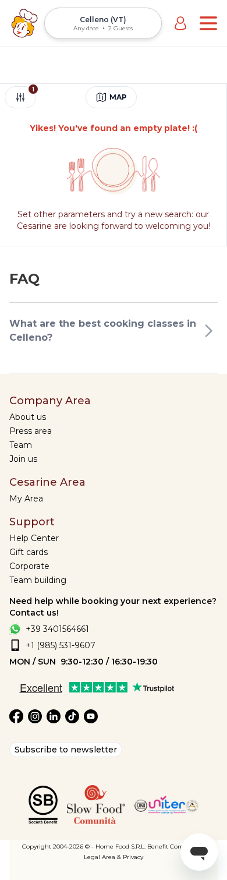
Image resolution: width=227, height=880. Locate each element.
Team (20, 445)
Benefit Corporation (176, 846)
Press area (30, 431)
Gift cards (28, 552)
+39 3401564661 (57, 629)
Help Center (34, 538)
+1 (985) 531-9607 (60, 645)
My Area (26, 498)
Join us (23, 459)
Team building (37, 580)
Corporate (29, 566)
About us (27, 417)
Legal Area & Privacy (113, 857)
